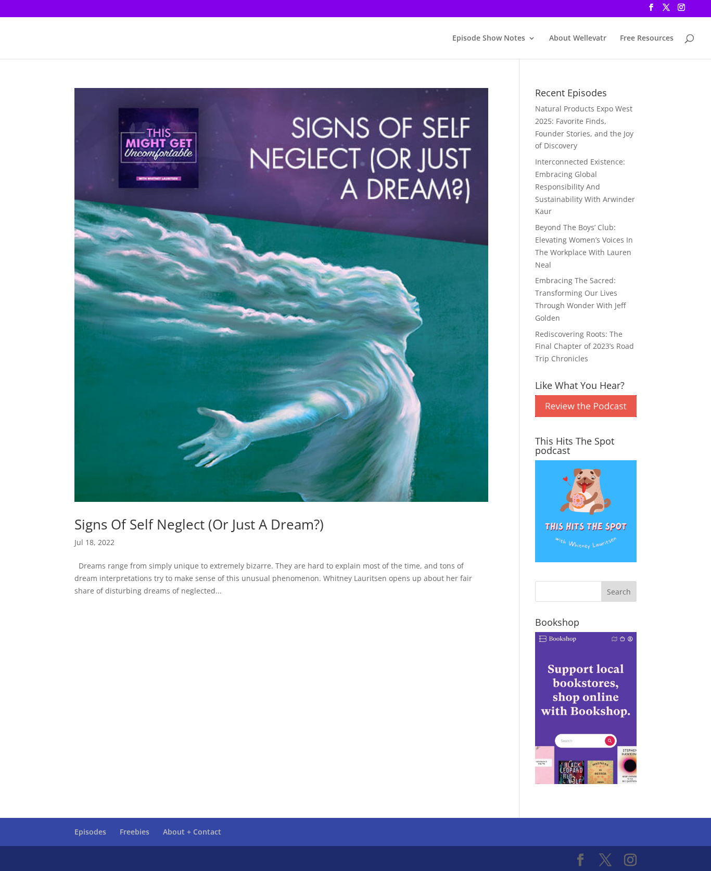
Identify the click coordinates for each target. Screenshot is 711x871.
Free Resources (647, 38)
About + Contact (192, 832)
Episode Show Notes (488, 38)
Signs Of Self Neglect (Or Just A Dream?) (199, 524)
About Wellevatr (577, 38)
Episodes (90, 832)
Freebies (134, 832)
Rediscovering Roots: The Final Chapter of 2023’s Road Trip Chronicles (584, 346)
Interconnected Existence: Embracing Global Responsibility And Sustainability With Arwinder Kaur (585, 186)
